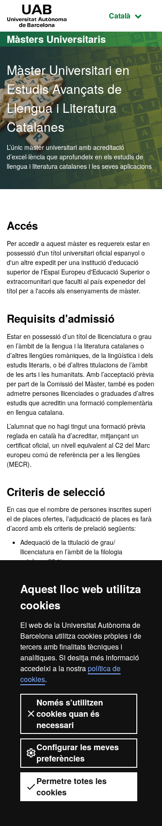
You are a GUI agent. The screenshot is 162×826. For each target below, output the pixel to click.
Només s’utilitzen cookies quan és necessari (69, 713)
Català (132, 15)
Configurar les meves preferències (77, 752)
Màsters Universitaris (56, 39)
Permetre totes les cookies (71, 786)
